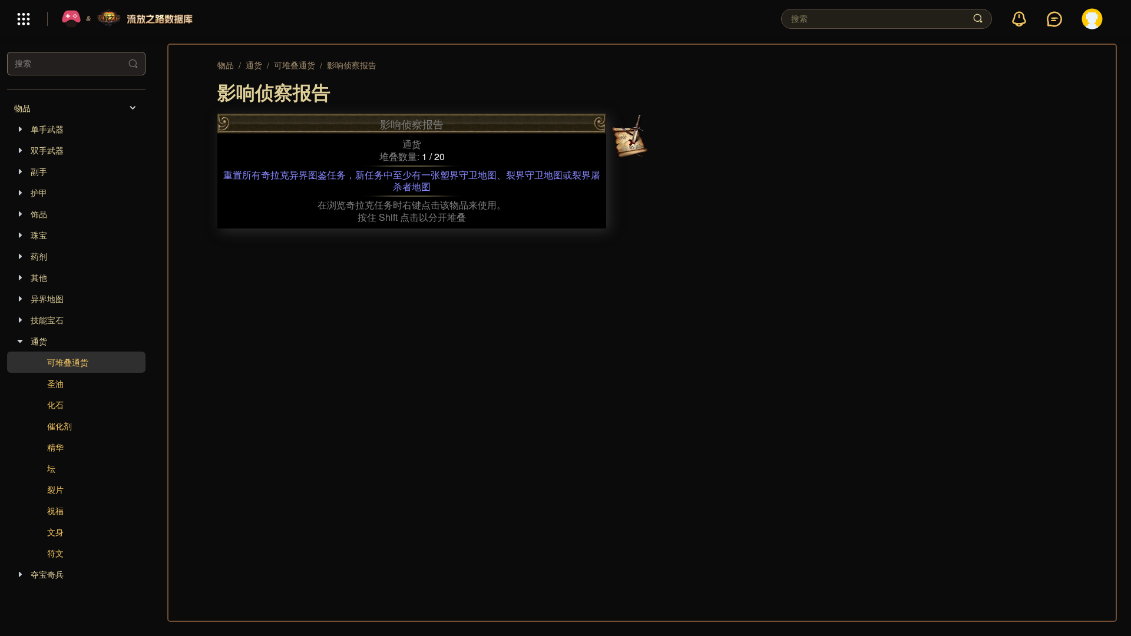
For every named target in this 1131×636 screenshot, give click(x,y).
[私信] (1054, 19)
